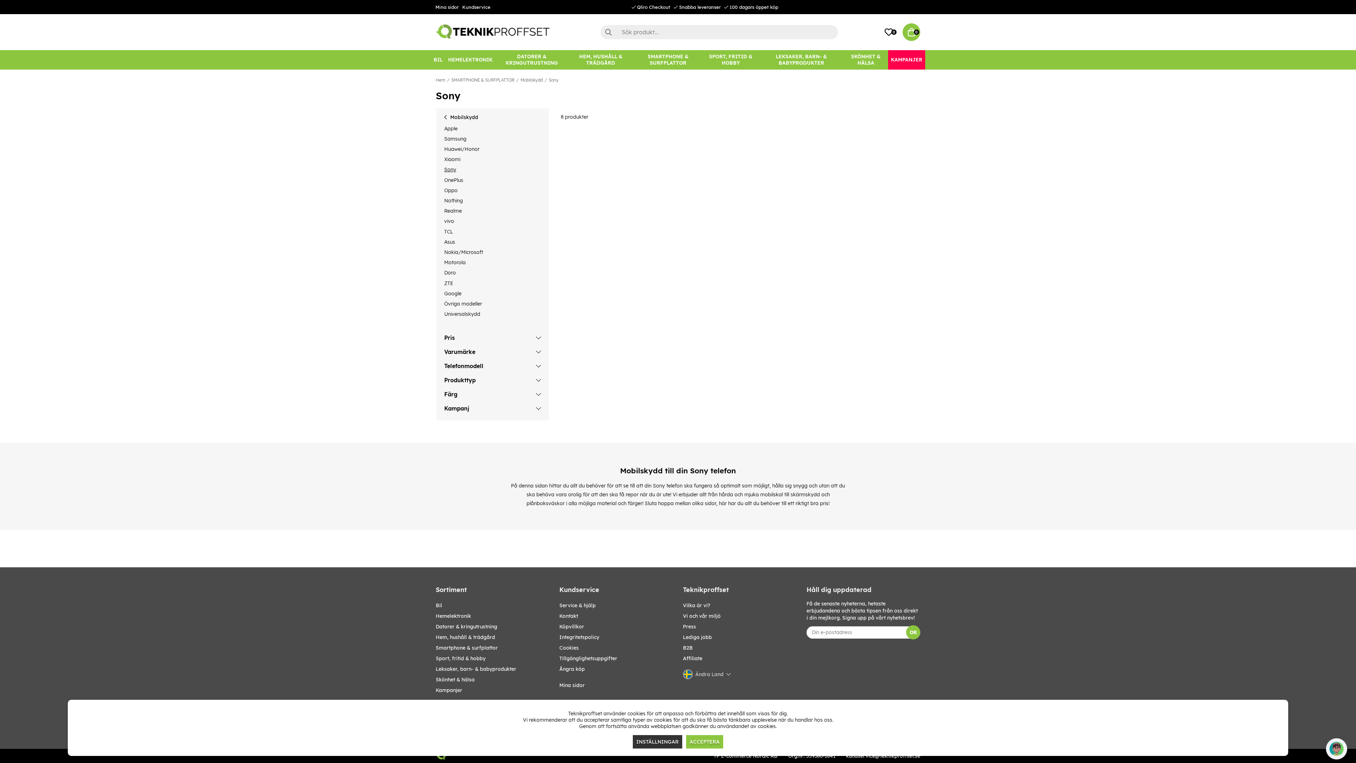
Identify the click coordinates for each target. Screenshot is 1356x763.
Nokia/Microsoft (463, 252)
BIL (439, 605)
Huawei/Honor (462, 149)
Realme (453, 211)
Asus (449, 242)
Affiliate (692, 658)
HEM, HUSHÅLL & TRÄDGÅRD (465, 637)
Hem (440, 80)
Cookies (569, 648)
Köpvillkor (571, 626)
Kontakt (568, 616)
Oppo (451, 190)
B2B (688, 648)
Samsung (455, 139)
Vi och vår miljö (702, 616)
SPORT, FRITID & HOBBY (461, 658)
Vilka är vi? (696, 605)
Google (453, 293)
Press (689, 626)
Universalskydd (462, 314)
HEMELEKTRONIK (453, 616)
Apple (451, 128)
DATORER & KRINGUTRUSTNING (466, 626)
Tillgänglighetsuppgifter (588, 658)
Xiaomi (452, 159)
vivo (449, 221)
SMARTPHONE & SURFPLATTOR (483, 80)
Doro (450, 273)
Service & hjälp (577, 605)
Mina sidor (447, 7)
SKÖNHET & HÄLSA (455, 679)
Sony (554, 80)
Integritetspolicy (579, 637)
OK (913, 632)
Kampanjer (449, 690)
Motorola (455, 262)
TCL (448, 232)
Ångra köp (572, 669)
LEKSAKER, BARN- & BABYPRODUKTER (476, 669)
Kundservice (476, 7)
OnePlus (453, 180)
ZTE (448, 283)
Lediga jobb (697, 637)
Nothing (453, 200)
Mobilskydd (532, 80)
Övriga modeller (463, 304)
